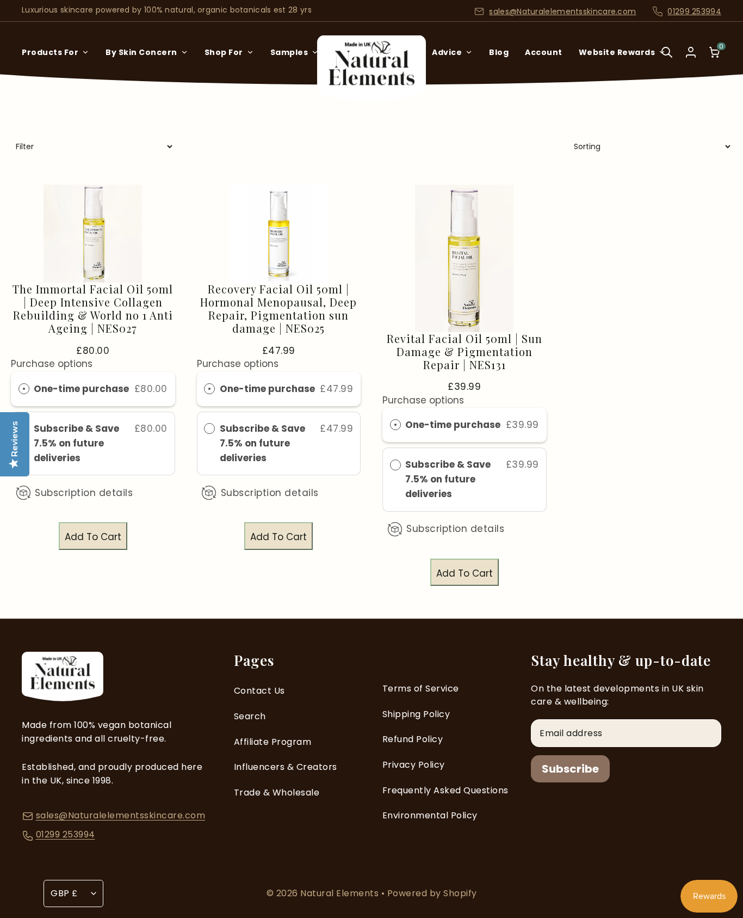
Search (250, 716)
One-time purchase (81, 388)
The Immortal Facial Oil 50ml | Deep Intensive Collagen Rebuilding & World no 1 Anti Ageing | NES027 (93, 309)
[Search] (666, 60)
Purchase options (51, 363)
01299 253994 (694, 11)
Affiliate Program (273, 742)
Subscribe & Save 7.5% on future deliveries (76, 443)
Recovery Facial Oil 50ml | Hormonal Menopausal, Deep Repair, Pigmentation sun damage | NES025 (278, 309)
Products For (50, 52)
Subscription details (84, 492)
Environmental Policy (430, 815)
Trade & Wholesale (277, 792)
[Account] (690, 52)
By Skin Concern (141, 52)
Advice (447, 52)
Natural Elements (340, 893)
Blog (499, 52)
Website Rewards (617, 52)
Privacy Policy (413, 764)
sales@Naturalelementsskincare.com (562, 11)
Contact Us (259, 690)
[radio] (23, 389)
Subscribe (570, 768)
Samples (289, 52)
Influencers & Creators (285, 767)
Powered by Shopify (432, 893)
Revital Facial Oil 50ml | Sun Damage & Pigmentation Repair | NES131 (464, 351)
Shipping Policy (416, 714)
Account (543, 52)
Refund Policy (412, 739)
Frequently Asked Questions (445, 790)
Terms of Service (420, 688)
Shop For (224, 52)
